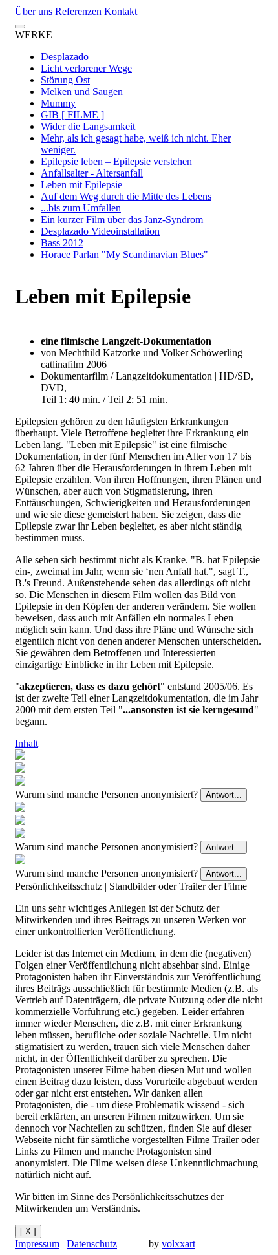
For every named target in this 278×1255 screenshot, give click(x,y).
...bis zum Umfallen (81, 207)
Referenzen (78, 11)
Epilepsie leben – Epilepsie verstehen (116, 161)
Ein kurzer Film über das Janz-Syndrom (122, 219)
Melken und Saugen (82, 91)
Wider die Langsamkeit (88, 126)
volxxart (178, 1243)
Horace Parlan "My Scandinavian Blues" (124, 254)
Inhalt (26, 743)
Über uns (33, 11)
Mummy (58, 103)
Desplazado (65, 56)
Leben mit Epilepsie (81, 184)
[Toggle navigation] (20, 26)
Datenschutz (92, 1243)
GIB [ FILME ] (72, 114)
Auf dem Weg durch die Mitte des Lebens (126, 196)
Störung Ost (65, 79)
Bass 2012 (62, 242)
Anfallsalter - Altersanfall (92, 172)
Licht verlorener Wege (86, 68)
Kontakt (120, 11)
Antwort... (224, 795)
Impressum (37, 1243)
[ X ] (28, 1231)
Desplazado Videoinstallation (100, 231)
